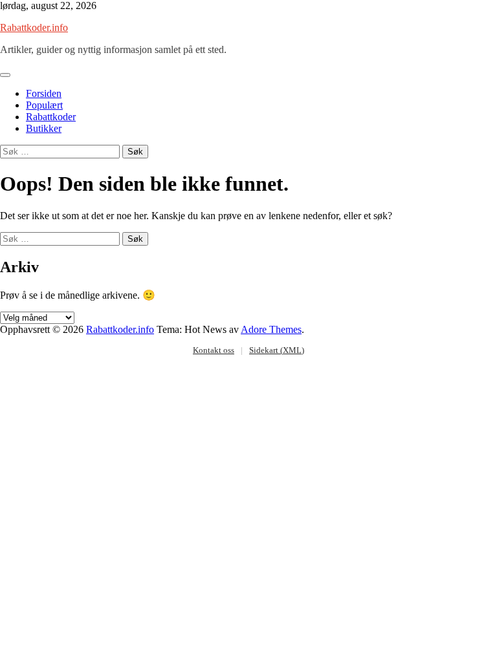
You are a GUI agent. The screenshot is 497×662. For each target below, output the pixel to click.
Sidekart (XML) (276, 350)
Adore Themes (271, 329)
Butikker (43, 128)
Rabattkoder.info (34, 27)
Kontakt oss (213, 350)
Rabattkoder (51, 116)
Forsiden (43, 93)
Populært (44, 105)
